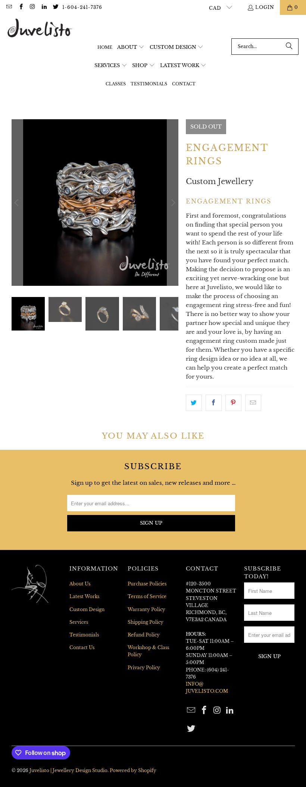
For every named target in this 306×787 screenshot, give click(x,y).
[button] (130, 47)
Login (264, 7)
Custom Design (86, 609)
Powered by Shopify (133, 770)
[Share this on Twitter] (194, 403)
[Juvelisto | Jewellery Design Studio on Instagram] (32, 7)
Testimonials (84, 635)
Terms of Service (147, 596)
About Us (79, 584)
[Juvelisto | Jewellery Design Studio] (40, 28)
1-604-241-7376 (82, 7)
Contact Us (81, 647)
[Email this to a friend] (253, 403)
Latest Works (84, 596)
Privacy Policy (144, 667)
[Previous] (17, 202)
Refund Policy (144, 635)
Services (78, 622)
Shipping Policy (145, 622)
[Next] (173, 202)
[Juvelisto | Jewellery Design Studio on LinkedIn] (44, 7)
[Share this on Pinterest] (233, 403)
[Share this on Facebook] (214, 403)
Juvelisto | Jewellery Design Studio (68, 770)
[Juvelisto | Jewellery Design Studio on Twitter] (55, 7)
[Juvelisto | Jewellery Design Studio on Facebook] (20, 7)
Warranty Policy (146, 609)
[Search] (289, 46)
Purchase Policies (147, 584)
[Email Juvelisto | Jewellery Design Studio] (9, 7)
